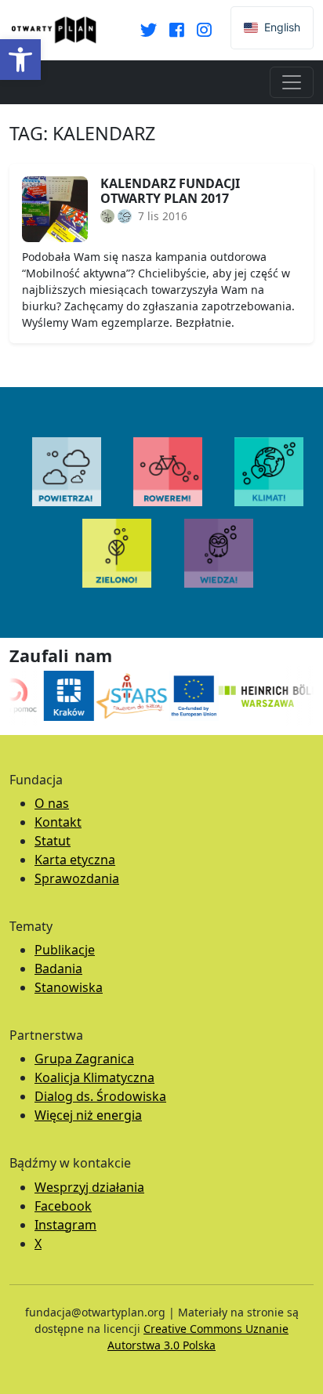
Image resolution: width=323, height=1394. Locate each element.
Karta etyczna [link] (74, 859)
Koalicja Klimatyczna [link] (94, 1077)
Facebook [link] (63, 1206)
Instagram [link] (65, 1224)
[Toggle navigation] (292, 82)
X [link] (38, 1243)
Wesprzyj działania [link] (89, 1187)
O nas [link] (51, 803)
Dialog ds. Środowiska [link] (100, 1096)
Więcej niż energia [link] (88, 1115)
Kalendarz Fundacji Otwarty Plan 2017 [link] (170, 191)
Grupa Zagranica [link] (84, 1058)
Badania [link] (58, 968)
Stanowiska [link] (68, 987)
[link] (20, 59)
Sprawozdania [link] (76, 878)
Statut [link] (52, 840)
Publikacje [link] (64, 949)
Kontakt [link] (58, 822)
